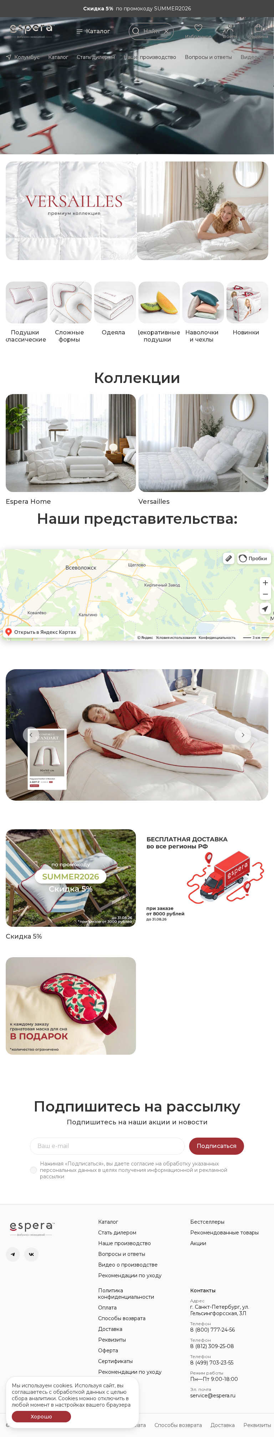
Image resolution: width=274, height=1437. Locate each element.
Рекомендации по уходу (130, 1275)
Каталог (98, 31)
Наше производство (149, 57)
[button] (198, 31)
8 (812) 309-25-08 (212, 1346)
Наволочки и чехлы (202, 336)
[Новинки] (247, 302)
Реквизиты (112, 1340)
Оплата (107, 1307)
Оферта (108, 1350)
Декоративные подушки (157, 336)
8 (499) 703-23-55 (211, 1362)
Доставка (110, 1329)
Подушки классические (25, 336)
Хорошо (41, 1416)
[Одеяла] (115, 302)
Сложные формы (69, 336)
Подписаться (217, 1146)
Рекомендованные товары (224, 1232)
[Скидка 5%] (71, 878)
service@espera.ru (212, 1395)
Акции (198, 1243)
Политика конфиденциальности (126, 1293)
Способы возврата (122, 1318)
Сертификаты (115, 1361)
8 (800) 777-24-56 (212, 1330)
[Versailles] (203, 443)
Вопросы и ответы (208, 57)
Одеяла (113, 332)
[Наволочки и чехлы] (203, 302)
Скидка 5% (24, 936)
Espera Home (28, 502)
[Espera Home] (71, 443)
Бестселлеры (207, 1222)
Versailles (153, 502)
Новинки (246, 332)
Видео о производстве (128, 1265)
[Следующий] (243, 735)
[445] (203, 210)
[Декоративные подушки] (159, 302)
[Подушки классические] (26, 302)
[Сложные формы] (71, 302)
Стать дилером (96, 57)
